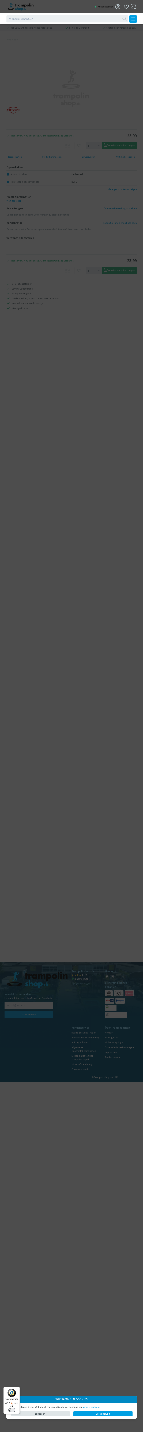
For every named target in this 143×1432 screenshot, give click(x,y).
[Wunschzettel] (126, 7)
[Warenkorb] (134, 7)
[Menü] (18, 1389)
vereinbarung (103, 1413)
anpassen (40, 1413)
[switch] (11, 1410)
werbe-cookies (91, 1406)
